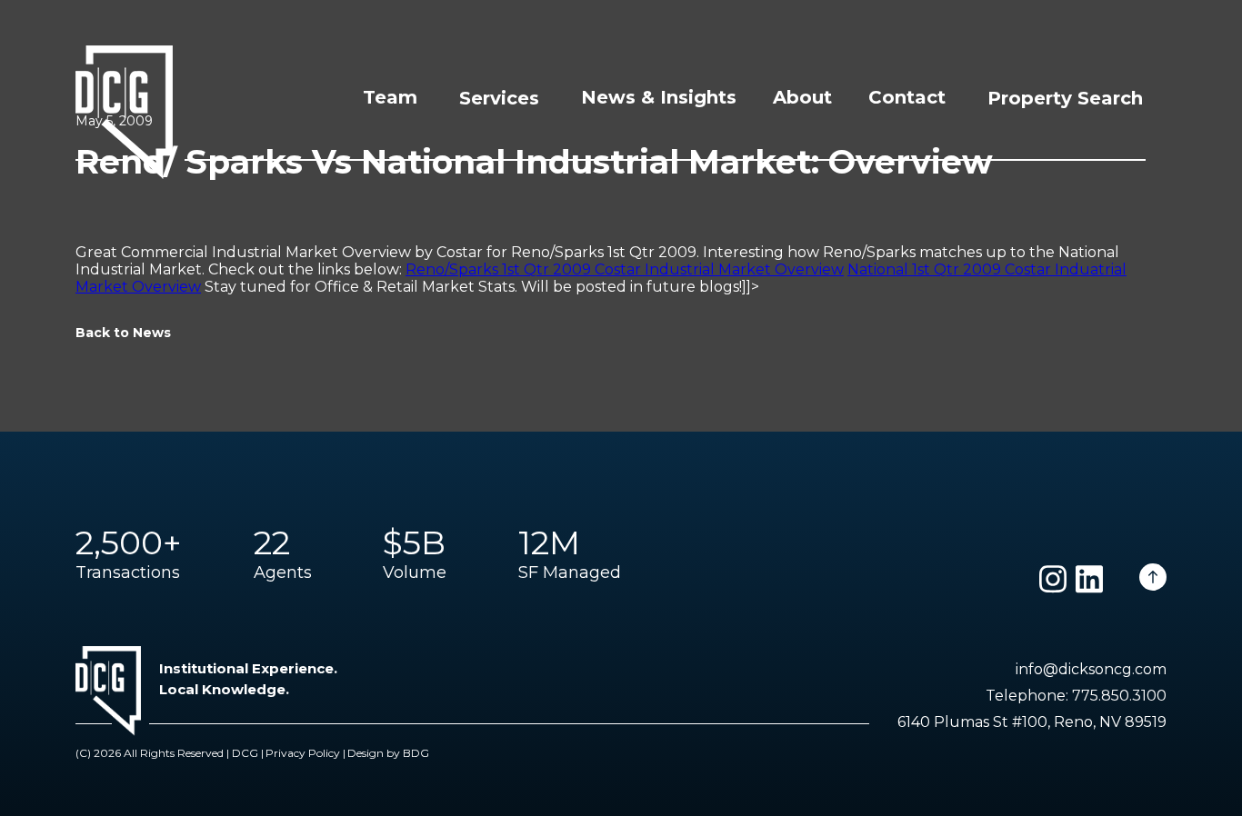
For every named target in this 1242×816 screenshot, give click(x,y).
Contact (907, 97)
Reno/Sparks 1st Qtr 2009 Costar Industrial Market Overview (625, 269)
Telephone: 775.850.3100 (1076, 695)
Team (390, 97)
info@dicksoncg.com (1091, 669)
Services (499, 98)
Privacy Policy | (305, 753)
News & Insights (658, 97)
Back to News (123, 332)
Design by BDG (388, 753)
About (802, 97)
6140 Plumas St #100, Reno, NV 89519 (1032, 722)
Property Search (1065, 98)
